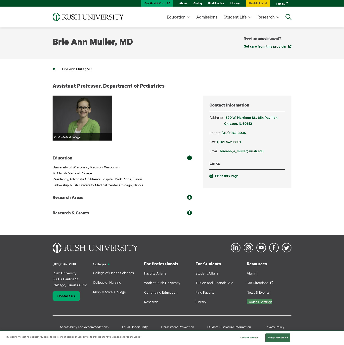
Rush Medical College (109, 291)
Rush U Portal (258, 3)
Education (176, 17)
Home (54, 69)
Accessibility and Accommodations (84, 326)
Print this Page (226, 175)
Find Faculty (216, 3)
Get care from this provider (265, 46)
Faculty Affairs (155, 273)
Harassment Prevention (177, 326)
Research (266, 17)
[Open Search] (288, 17)
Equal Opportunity (135, 326)
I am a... (280, 3)
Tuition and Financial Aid (214, 282)
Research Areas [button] (68, 197)
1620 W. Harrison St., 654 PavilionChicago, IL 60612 (251, 120)
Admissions (206, 17)
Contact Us (66, 295)
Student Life (235, 17)
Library (235, 3)
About (183, 3)
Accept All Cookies (278, 337)
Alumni (252, 273)
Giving (198, 3)
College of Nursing (107, 282)
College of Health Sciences (113, 272)
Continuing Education (161, 292)
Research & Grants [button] (71, 213)
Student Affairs (206, 273)
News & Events (258, 292)
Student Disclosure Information (229, 326)
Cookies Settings (249, 337)
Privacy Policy (274, 326)
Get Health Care (155, 3)
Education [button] (62, 158)
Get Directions (257, 282)
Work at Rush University (162, 282)
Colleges (99, 264)
